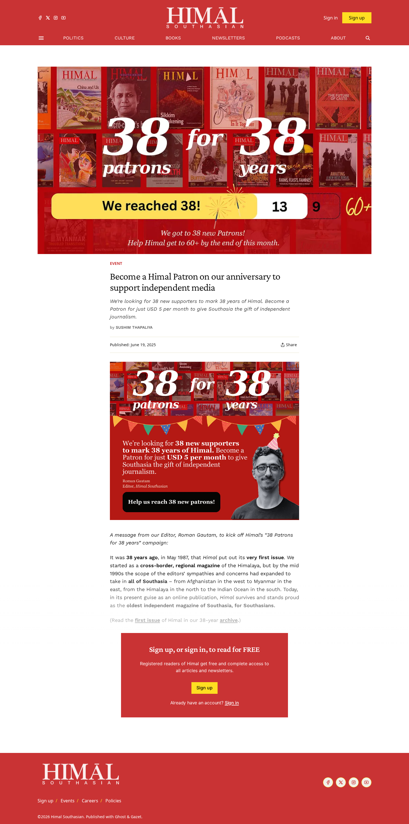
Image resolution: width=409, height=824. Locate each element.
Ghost (120, 816)
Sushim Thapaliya (134, 327)
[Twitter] (47, 17)
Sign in (232, 702)
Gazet (136, 816)
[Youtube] (63, 17)
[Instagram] (55, 17)
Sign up (204, 687)
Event (116, 263)
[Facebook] (40, 17)
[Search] (367, 38)
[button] (45, 800)
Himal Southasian (67, 816)
